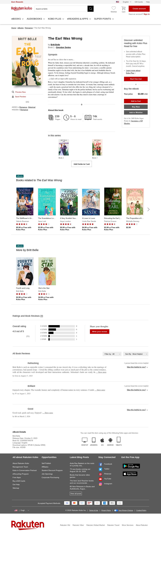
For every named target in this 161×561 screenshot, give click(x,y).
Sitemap (16, 488)
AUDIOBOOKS (35, 19)
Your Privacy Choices (125, 510)
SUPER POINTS (103, 19)
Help (148, 2)
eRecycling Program (21, 474)
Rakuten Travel (113, 525)
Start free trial (136, 79)
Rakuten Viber (78, 525)
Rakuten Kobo (21, 8)
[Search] (91, 9)
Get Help (16, 484)
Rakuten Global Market (95, 525)
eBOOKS (16, 19)
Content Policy (141, 510)
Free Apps (17, 477)
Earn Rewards (17, 2)
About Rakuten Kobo (21, 463)
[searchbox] (64, 9)
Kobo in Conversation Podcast (25, 470)
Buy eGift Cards (19, 481)
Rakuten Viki (65, 525)
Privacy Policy (106, 510)
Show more (101, 372)
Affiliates (45, 467)
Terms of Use (93, 510)
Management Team (20, 467)
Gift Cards (139, 2)
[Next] (148, 209)
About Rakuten (142, 525)
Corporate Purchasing (50, 477)
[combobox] (112, 354)
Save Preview (20, 97)
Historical (31, 107)
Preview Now (20, 92)
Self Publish (46, 463)
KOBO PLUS (55, 19)
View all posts (75, 494)
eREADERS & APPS (78, 19)
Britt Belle (55, 45)
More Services (127, 525)
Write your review (99, 332)
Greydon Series (63, 47)
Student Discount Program (52, 470)
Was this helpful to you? (136, 367)
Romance (23, 107)
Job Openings (47, 474)
